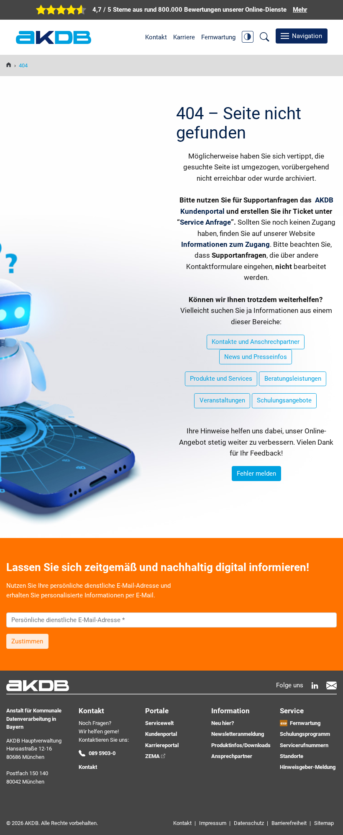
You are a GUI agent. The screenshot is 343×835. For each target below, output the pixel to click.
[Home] (8, 65)
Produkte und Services (221, 378)
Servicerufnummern (304, 745)
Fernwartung (218, 37)
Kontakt (156, 37)
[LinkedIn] (315, 685)
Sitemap (324, 823)
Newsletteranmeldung (237, 734)
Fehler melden (256, 473)
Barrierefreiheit (289, 823)
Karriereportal (162, 745)
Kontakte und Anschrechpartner (255, 342)
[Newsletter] (331, 685)
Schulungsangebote (284, 400)
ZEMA (152, 756)
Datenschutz (249, 823)
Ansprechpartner (231, 756)
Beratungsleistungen (292, 378)
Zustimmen (27, 641)
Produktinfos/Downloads (241, 745)
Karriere (184, 37)
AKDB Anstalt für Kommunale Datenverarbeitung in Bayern (53, 37)
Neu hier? (222, 723)
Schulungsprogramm (305, 734)
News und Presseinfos (255, 357)
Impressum (212, 823)
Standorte (291, 756)
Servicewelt (159, 723)
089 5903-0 (102, 753)
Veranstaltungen (222, 400)
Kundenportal (161, 734)
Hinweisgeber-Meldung (307, 767)
